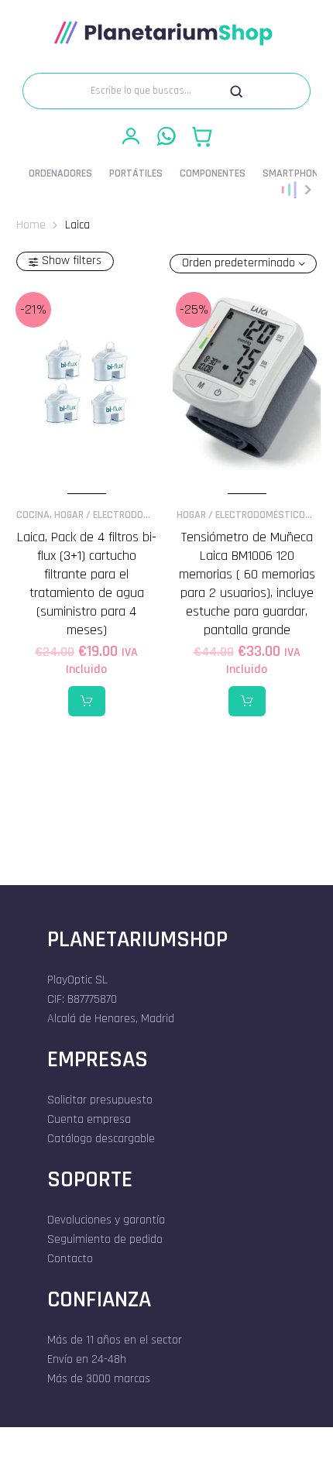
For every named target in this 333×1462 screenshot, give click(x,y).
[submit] (236, 91)
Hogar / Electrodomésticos (121, 515)
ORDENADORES (60, 173)
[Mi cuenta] (130, 136)
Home (31, 224)
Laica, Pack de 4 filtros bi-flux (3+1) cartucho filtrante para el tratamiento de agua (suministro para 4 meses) (86, 583)
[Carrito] (202, 136)
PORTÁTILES (136, 173)
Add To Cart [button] (86, 701)
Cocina (33, 515)
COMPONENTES (212, 173)
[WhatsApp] (166, 136)
